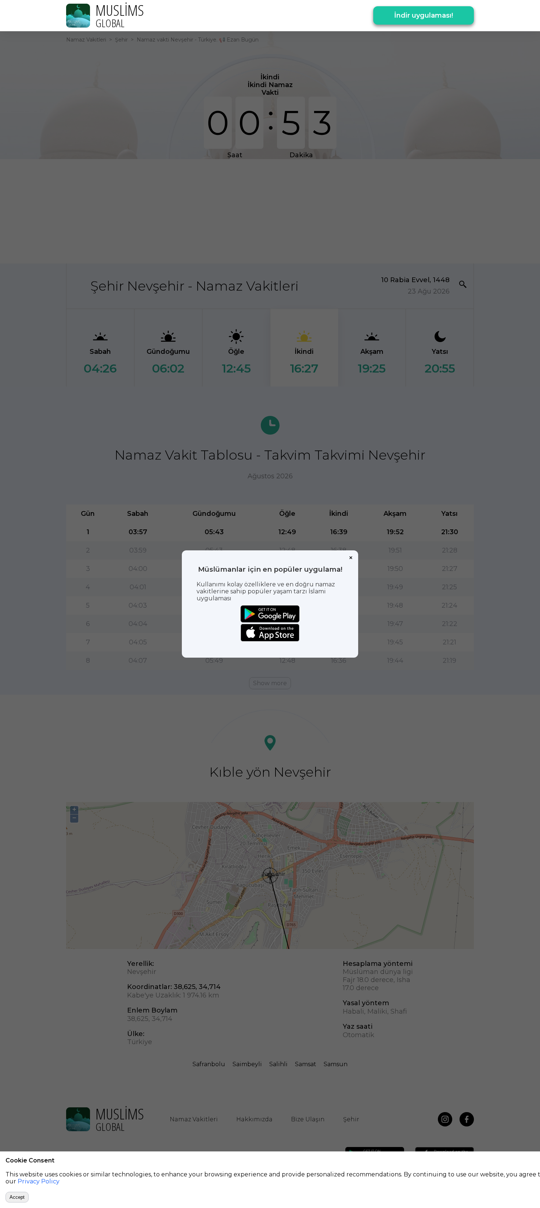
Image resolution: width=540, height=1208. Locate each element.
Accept (17, 1197)
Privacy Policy (39, 1181)
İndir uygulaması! (423, 15)
